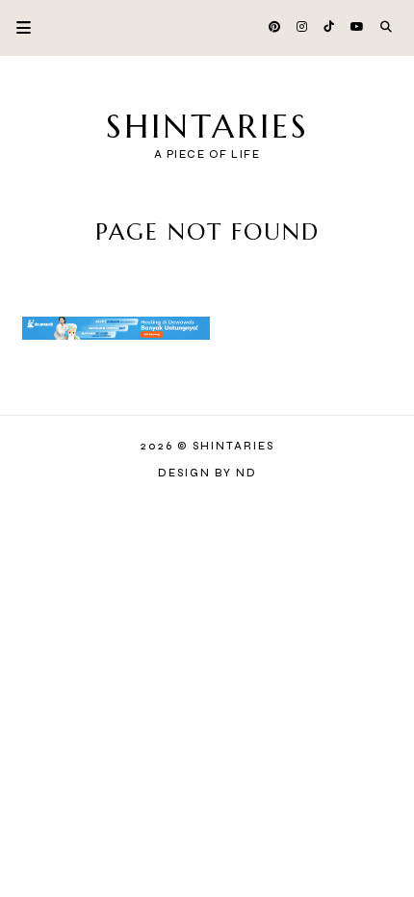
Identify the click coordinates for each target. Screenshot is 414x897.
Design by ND (207, 473)
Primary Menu (15, 27)
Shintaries (207, 126)
